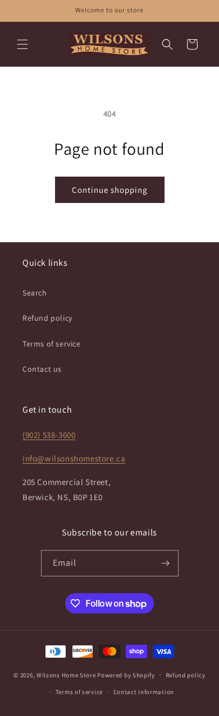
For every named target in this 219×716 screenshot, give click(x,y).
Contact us (42, 369)
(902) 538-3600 (48, 434)
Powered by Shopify (126, 674)
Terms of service (51, 344)
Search (34, 293)
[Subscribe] (165, 563)
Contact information (143, 692)
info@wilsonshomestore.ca (73, 458)
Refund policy (47, 318)
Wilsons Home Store (66, 674)
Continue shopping (110, 189)
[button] (22, 44)
